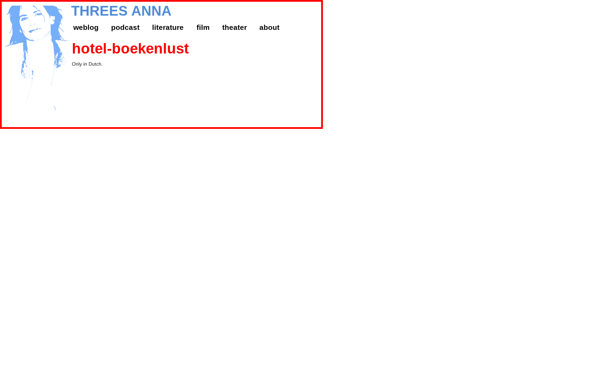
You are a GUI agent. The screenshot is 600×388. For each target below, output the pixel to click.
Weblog (86, 27)
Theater (234, 27)
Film (203, 27)
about (269, 27)
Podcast (125, 27)
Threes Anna (121, 10)
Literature (168, 27)
